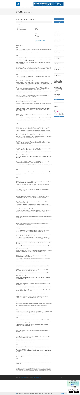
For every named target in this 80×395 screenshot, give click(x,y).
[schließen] (16, 393)
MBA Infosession (56, 46)
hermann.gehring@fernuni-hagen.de (40, 40)
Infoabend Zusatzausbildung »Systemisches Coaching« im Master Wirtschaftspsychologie (58, 81)
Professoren (54, 11)
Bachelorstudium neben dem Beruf (58, 63)
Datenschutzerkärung (38, 377)
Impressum (33, 377)
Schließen (62, 393)
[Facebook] (58, 1)
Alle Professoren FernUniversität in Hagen (58, 22)
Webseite (36, 41)
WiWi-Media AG (23, 377)
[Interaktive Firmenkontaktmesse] (49, 4)
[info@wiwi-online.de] (63, 1)
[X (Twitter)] (61, 1)
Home (51, 11)
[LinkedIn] (59, 1)
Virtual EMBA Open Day (57, 94)
